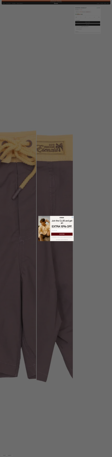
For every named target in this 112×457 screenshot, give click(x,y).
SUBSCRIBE (62, 234)
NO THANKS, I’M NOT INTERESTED (62, 239)
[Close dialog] (72, 217)
